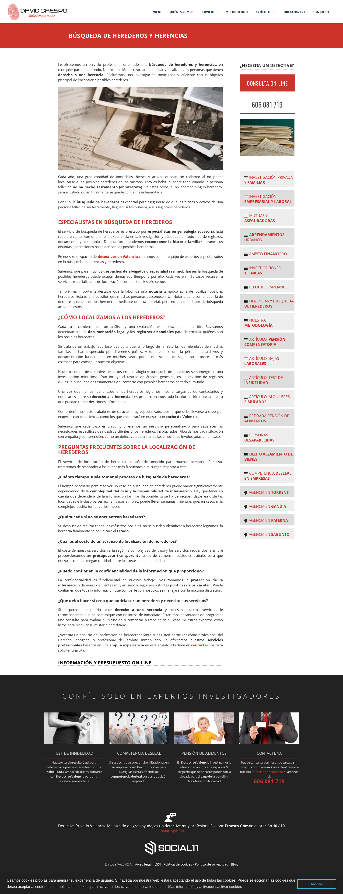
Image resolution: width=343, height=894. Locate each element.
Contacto (321, 12)
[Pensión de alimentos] (204, 742)
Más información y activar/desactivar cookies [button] (205, 887)
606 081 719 (267, 104)
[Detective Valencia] (34, 19)
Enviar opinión (171, 831)
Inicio (156, 12)
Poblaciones (292, 12)
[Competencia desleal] (139, 742)
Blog (234, 864)
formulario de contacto (267, 772)
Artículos (264, 12)
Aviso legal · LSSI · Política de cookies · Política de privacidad (181, 864)
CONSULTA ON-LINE (267, 83)
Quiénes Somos (181, 12)
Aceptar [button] (317, 884)
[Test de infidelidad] (74, 742)
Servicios (209, 12)
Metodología (237, 12)
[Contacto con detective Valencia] (269, 742)
